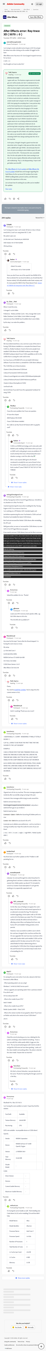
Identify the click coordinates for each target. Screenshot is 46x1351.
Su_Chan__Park (12, 301)
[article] (23, 239)
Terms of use (21, 1341)
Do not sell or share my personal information (28, 1345)
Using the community (10, 1341)
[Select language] (32, 4)
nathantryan (14, 1205)
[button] (4, 5)
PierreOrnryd (11, 636)
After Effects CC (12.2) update (17, 169)
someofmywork (15, 872)
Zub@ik (9, 224)
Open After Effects (35, 17)
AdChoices (9, 1348)
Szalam (12, 259)
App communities (15, 9)
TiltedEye (13, 406)
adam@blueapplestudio (14, 42)
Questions (35, 9)
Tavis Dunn (16, 1066)
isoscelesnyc (10, 731)
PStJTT (9, 971)
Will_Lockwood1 (18, 901)
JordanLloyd (11, 851)
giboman (16, 608)
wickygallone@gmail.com (15, 494)
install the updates (20, 690)
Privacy (28, 1341)
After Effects (27, 9)
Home (6, 9)
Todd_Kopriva (12, 72)
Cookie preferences (9, 1345)
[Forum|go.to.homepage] (15, 4)
